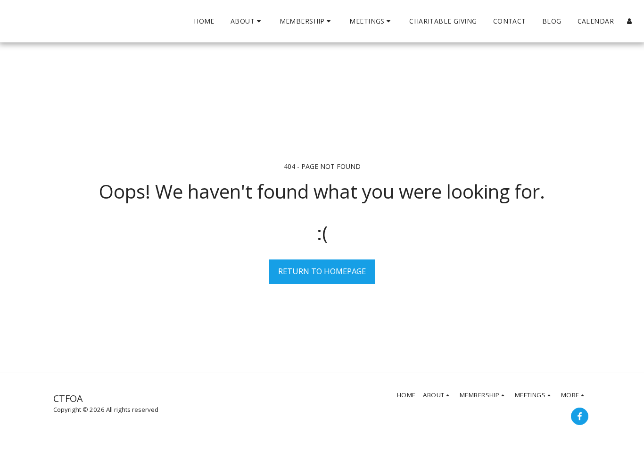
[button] (247, 21)
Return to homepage (322, 271)
